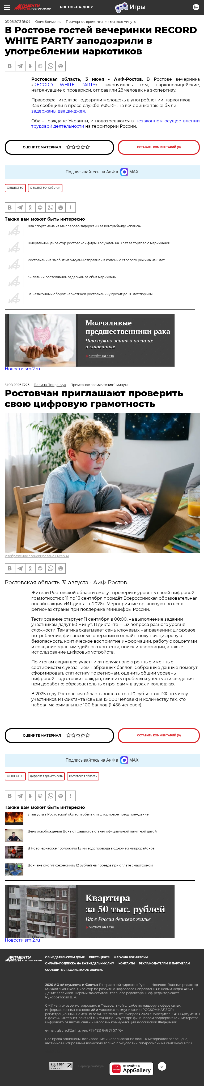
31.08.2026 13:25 (17, 385)
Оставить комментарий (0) (159, 147)
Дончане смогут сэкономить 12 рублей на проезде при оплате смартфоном (90, 865)
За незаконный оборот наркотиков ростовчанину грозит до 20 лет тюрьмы (90, 294)
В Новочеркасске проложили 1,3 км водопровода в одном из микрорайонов (91, 848)
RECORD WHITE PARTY (64, 84)
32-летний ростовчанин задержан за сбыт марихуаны (72, 277)
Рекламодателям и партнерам (164, 963)
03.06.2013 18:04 (17, 22)
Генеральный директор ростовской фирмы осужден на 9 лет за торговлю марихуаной (99, 243)
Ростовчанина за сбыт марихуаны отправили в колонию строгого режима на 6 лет (96, 260)
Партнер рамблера (91, 1066)
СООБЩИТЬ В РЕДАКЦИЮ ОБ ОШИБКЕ (74, 970)
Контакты (126, 963)
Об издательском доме (65, 957)
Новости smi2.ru (22, 368)
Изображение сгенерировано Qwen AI (37, 556)
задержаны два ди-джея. (58, 111)
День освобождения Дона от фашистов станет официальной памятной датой (92, 831)
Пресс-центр (99, 957)
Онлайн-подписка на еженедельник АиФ (79, 963)
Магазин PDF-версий (131, 957)
